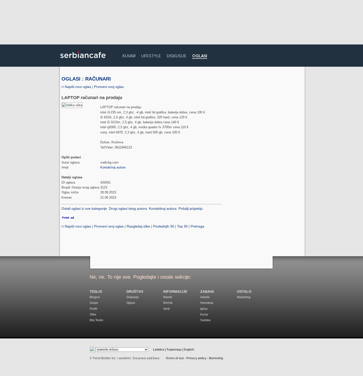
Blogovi (95, 297)
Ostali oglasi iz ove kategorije (84, 208)
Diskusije (176, 55)
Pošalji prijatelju (191, 208)
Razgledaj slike (138, 226)
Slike (93, 314)
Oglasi (199, 56)
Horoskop (206, 303)
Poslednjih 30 (163, 226)
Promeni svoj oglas (109, 87)
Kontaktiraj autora (112, 167)
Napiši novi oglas (77, 87)
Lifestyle (151, 55)
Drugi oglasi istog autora (128, 208)
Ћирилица (174, 349)
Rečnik (168, 303)
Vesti (166, 309)
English (189, 349)
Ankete (205, 297)
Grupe (94, 303)
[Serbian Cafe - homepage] (83, 59)
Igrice (204, 309)
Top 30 (182, 226)
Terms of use (175, 358)
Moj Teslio (96, 320)
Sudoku (205, 320)
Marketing (243, 297)
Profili (93, 309)
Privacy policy (196, 358)
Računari (98, 79)
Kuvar (129, 55)
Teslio (96, 291)
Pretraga (197, 226)
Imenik (167, 297)
